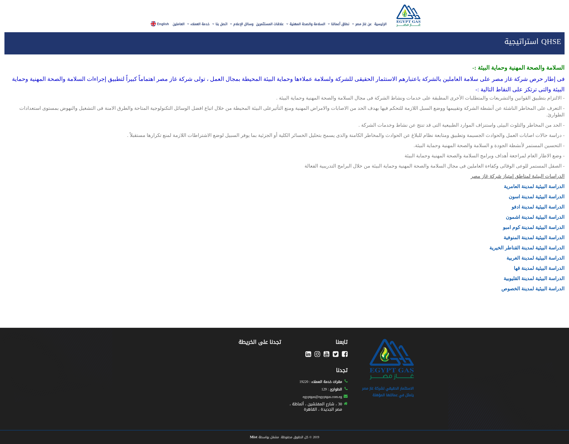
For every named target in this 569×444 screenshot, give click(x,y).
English (163, 24)
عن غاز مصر (363, 24)
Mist (253, 436)
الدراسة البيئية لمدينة (543, 237)
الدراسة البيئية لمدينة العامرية (534, 186)
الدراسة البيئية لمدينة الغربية (536, 258)
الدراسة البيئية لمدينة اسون (537, 196)
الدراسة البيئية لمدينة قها (539, 268)
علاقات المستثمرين (270, 24)
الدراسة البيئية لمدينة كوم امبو (534, 227)
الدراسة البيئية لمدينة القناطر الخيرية (527, 247)
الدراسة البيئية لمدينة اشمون (535, 217)
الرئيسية (380, 24)
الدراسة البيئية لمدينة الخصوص (533, 288)
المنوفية (512, 237)
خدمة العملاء (200, 24)
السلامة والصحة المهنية (307, 24)
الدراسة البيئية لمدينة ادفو (538, 207)
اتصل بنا (221, 24)
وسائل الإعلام (243, 24)
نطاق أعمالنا (340, 24)
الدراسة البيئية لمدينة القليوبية (534, 278)
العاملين (178, 24)
